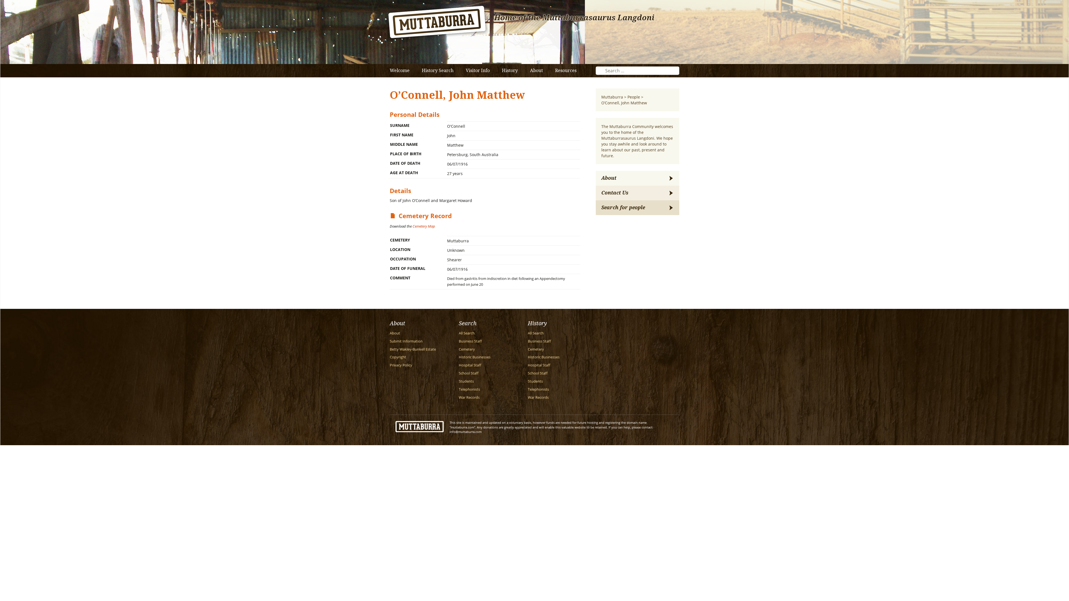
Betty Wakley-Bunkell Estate (413, 349)
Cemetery (467, 349)
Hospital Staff (470, 365)
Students (466, 381)
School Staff (469, 373)
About (536, 70)
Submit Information (406, 341)
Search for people (623, 207)
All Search (467, 333)
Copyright (398, 357)
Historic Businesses (475, 357)
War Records (469, 397)
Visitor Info (478, 70)
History (510, 70)
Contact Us (614, 193)
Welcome (400, 70)
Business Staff (470, 341)
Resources (566, 70)
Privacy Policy (401, 365)
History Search (437, 70)
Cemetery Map (424, 226)
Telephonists (469, 389)
